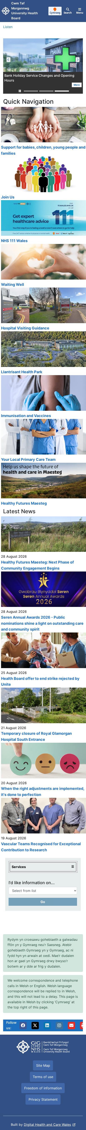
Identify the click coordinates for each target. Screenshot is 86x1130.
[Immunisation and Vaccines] (43, 397)
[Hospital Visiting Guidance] (43, 309)
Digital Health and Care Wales (47, 1124)
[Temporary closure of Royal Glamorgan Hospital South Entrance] (43, 715)
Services (19, 867)
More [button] (13, 84)
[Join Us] (43, 178)
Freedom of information (43, 1088)
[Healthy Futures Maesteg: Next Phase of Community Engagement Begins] (43, 543)
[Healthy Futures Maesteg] (43, 485)
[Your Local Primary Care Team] (43, 441)
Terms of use (43, 1077)
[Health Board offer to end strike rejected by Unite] (43, 660)
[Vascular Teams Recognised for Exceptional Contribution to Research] (43, 825)
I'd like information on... (32, 882)
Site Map (43, 1065)
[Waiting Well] (43, 266)
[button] (20, 91)
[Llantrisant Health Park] (43, 353)
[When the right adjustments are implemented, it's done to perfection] (43, 770)
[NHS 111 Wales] (43, 222)
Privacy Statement (43, 1099)
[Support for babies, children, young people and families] (43, 132)
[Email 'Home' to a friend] (71, 1025)
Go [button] (42, 902)
